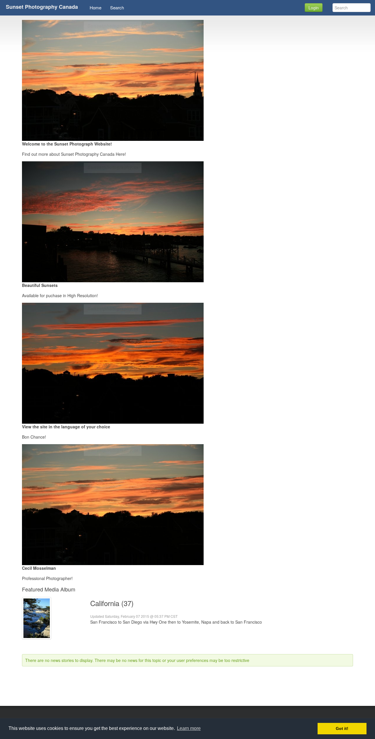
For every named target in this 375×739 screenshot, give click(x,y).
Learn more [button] (189, 728)
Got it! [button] (342, 728)
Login (313, 8)
